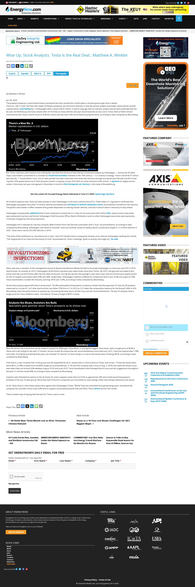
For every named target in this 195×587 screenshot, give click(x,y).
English (12, 73)
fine (109, 213)
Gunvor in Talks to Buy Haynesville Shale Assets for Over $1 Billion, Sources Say (120, 440)
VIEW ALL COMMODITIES (155, 353)
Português (61, 73)
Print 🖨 (132, 85)
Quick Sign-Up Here (104, 194)
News (19, 18)
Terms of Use (105, 580)
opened (115, 181)
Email (12, 461)
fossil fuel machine (58, 175)
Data (136, 18)
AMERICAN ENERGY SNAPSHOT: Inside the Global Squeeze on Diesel (149, 31)
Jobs (145, 18)
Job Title (116, 461)
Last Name (66, 461)
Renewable (106, 18)
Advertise (169, 18)
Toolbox (10, 557)
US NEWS (25, 2)
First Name (40, 461)
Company (90, 461)
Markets (35, 18)
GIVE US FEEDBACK (16, 532)
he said (114, 239)
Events (122, 18)
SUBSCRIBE (12, 25)
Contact (156, 18)
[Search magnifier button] (179, 18)
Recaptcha (13, 483)
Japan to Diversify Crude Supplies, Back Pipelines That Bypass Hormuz (89, 31)
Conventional (50, 18)
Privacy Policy (91, 580)
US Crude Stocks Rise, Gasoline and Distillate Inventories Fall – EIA (23, 440)
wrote (97, 388)
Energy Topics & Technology (78, 18)
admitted (34, 213)
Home (10, 18)
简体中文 (38, 73)
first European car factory (76, 184)
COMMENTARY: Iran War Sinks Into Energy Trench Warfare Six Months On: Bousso (88, 440)
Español (25, 73)
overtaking (25, 109)
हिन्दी (48, 73)
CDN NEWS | (13, 2)
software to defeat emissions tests (85, 204)
